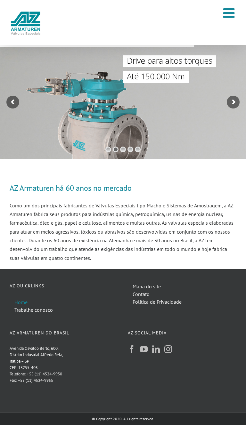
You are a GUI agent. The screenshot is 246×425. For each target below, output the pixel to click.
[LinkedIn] (156, 349)
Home (21, 302)
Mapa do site (147, 286)
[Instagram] (168, 349)
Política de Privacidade (157, 302)
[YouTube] (144, 349)
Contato (141, 294)
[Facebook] (131, 349)
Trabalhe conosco (33, 310)
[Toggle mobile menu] (229, 13)
